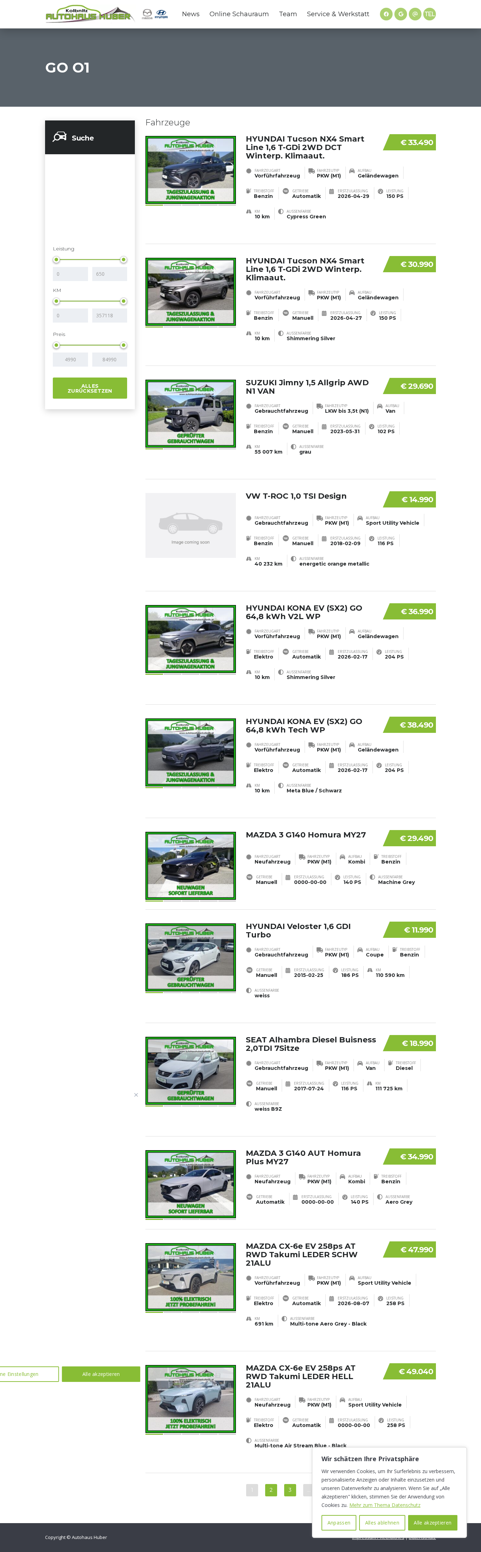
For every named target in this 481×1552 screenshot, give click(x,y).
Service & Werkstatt (338, 14)
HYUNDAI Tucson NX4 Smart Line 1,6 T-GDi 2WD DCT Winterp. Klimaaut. (305, 147)
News (191, 14)
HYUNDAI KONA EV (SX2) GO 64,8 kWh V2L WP (304, 612)
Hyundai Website (161, 14)
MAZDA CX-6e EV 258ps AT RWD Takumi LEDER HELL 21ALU (301, 1376)
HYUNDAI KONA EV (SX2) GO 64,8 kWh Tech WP (304, 726)
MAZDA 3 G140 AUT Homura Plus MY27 (303, 1157)
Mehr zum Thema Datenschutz (384, 1505)
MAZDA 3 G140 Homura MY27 (306, 835)
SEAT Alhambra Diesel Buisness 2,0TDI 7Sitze (311, 1044)
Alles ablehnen (382, 1522)
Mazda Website (147, 14)
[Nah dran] (136, 1095)
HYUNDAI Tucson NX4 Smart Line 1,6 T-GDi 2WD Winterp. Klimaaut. (305, 269)
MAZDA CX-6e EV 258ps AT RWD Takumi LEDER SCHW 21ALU (302, 1254)
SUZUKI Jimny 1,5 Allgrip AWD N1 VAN (307, 387)
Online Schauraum (239, 14)
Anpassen (338, 1522)
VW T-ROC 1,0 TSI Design (296, 496)
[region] (389, 1492)
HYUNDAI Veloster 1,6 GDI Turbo (298, 931)
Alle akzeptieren (432, 1522)
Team (288, 14)
